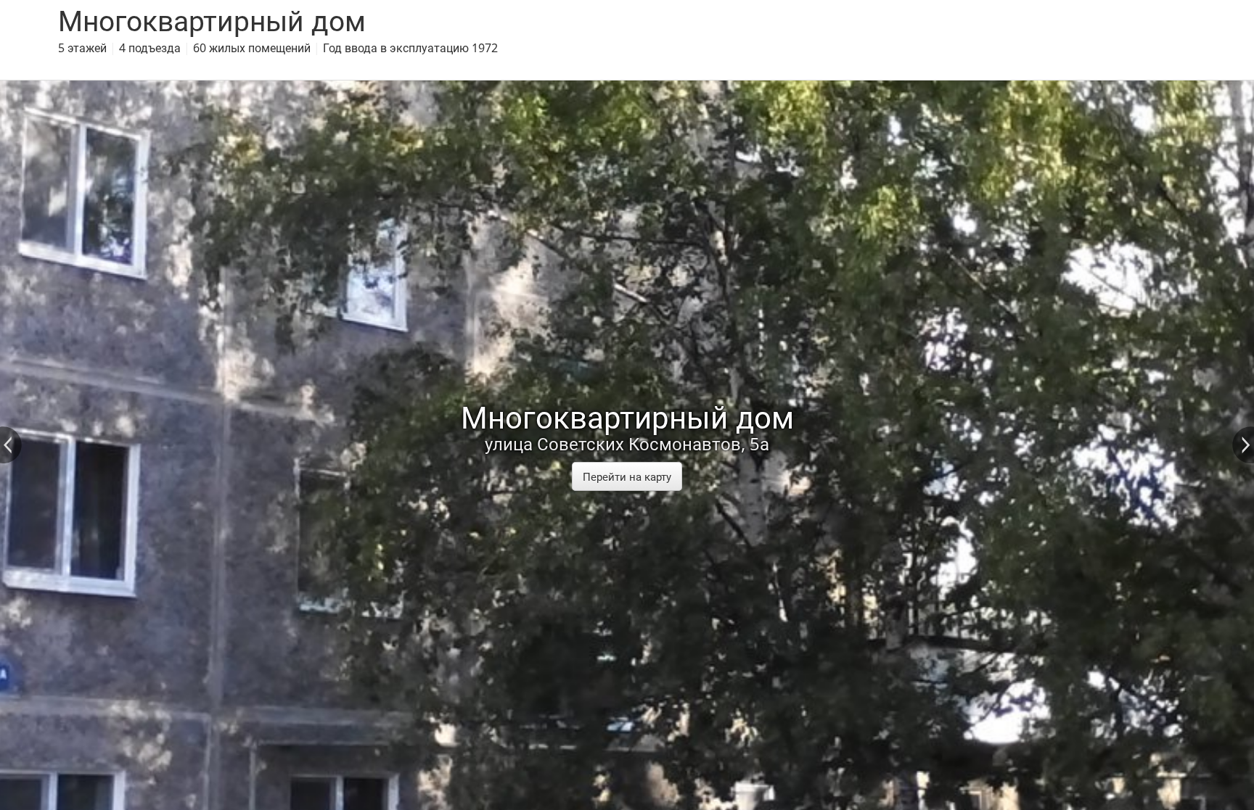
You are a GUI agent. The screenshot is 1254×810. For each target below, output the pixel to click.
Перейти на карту (627, 476)
